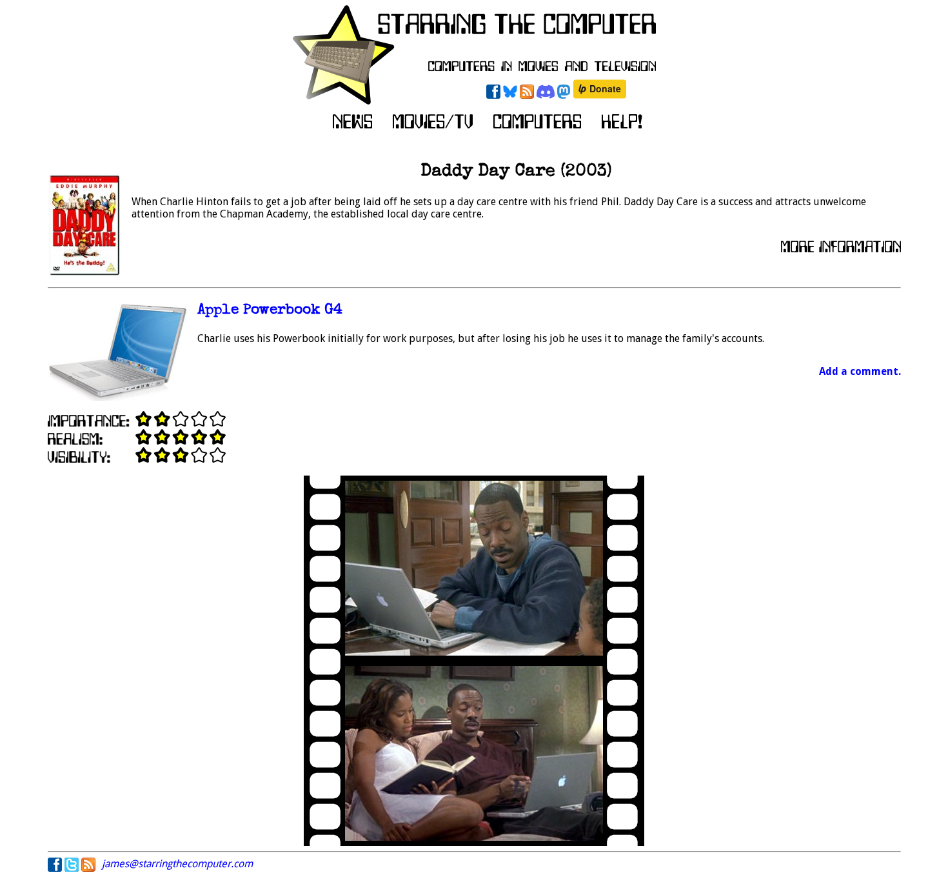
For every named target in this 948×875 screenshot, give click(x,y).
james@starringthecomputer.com (177, 864)
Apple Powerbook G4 (269, 310)
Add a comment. (860, 371)
